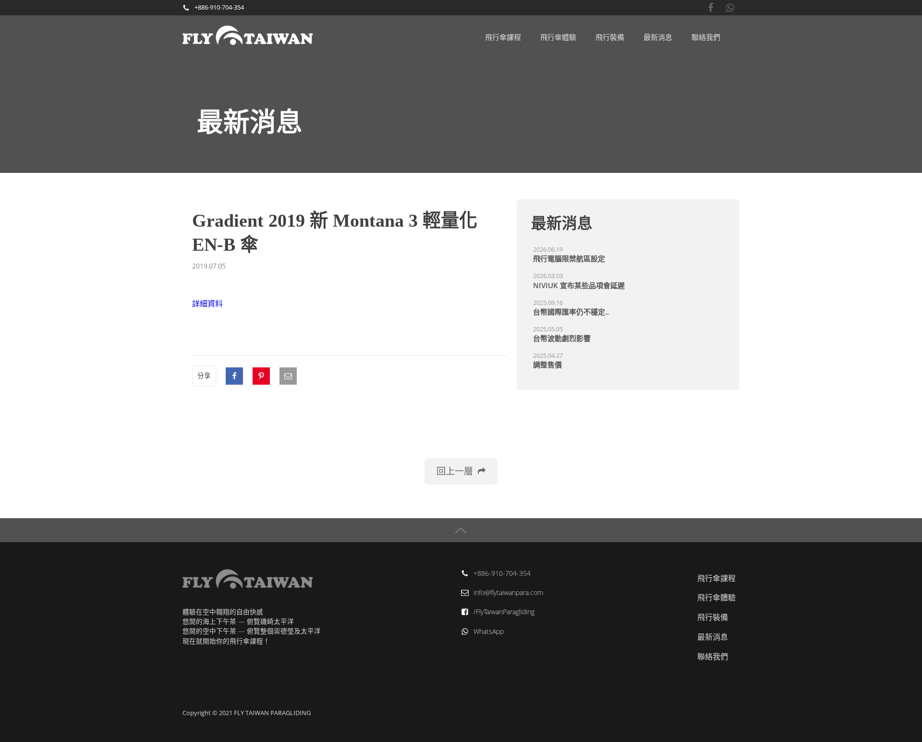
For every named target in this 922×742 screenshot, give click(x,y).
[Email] (288, 376)
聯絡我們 (706, 37)
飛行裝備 (609, 37)
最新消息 (657, 37)
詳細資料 (207, 303)
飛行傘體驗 (558, 37)
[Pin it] (261, 376)
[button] (461, 471)
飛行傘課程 (503, 37)
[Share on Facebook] (234, 376)
